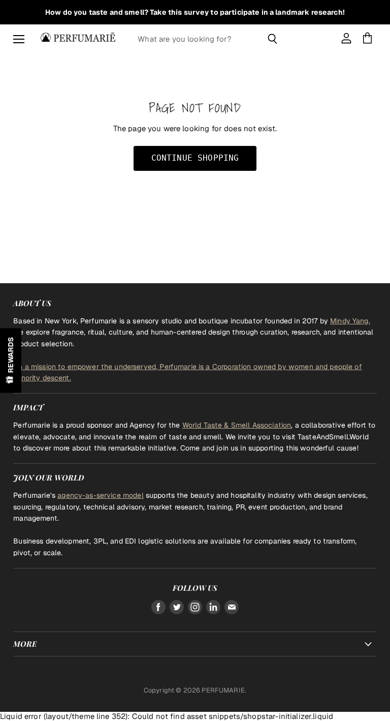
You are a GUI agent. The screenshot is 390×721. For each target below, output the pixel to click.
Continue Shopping (195, 158)
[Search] (272, 38)
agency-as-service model (100, 495)
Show (10, 360)
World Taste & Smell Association (236, 425)
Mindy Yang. (350, 320)
